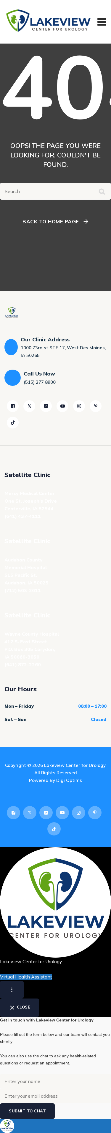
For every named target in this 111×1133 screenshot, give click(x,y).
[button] (55, 1126)
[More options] (12, 990)
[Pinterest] (96, 406)
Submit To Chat (27, 1111)
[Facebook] (13, 406)
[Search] (102, 191)
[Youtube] (62, 406)
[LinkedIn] (46, 406)
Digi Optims (69, 780)
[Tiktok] (13, 422)
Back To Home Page (50, 221)
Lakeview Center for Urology (74, 765)
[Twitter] (29, 406)
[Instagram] (79, 406)
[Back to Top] (98, 1123)
